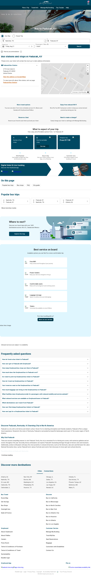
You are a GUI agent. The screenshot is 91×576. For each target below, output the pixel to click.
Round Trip (19, 36)
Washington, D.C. (29, 482)
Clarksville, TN (5, 485)
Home (3, 14)
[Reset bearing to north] (87, 70)
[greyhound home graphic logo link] (45, 3)
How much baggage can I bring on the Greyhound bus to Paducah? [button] (24, 390)
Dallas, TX (49, 479)
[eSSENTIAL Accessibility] (80, 567)
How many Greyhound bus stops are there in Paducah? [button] (20, 368)
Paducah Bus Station (10, 82)
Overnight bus (5, 509)
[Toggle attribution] (88, 92)
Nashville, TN (5, 479)
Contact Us (50, 550)
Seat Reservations (52, 539)
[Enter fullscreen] (87, 74)
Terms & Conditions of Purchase (12, 546)
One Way (7, 36)
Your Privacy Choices (66, 571)
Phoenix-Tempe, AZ (75, 482)
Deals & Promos (6, 513)
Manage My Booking (52, 532)
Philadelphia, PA (29, 485)
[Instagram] (66, 567)
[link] (45, 228)
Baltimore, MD (73, 485)
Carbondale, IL (5, 487)
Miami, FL (72, 487)
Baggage (49, 543)
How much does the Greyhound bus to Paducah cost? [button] (20, 372)
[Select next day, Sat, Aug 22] (32, 46)
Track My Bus (50, 535)
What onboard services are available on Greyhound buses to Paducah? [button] (25, 398)
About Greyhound (7, 532)
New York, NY (28, 477)
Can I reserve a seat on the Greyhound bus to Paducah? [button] (20, 385)
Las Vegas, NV (50, 485)
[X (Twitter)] (68, 567)
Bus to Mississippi (52, 502)
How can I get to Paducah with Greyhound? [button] (16, 364)
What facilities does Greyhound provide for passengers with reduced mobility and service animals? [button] (35, 394)
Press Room (5, 543)
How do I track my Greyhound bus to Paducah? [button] (17, 381)
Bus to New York (51, 509)
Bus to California (51, 498)
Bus (9, 14)
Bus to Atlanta (51, 520)
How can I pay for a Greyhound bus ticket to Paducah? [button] (20, 411)
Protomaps (75, 92)
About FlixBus (5, 535)
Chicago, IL (49, 477)
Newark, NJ (49, 487)
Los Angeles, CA (51, 482)
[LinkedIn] (67, 567)
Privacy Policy (31, 571)
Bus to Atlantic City (52, 513)
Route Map (4, 498)
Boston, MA (27, 479)
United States (17, 14)
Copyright (39, 571)
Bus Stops (4, 505)
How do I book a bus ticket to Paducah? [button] (15, 359)
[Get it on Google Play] (7, 567)
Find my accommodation (11, 51)
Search (79, 46)
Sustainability (5, 554)
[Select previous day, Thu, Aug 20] (29, 46)
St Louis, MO (5, 482)
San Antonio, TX (74, 479)
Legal (24, 571)
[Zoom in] (87, 65)
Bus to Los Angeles (52, 524)
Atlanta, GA (4, 477)
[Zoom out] (87, 68)
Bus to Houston (51, 516)
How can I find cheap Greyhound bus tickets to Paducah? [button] (21, 407)
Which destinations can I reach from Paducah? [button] (17, 403)
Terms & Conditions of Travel (10, 550)
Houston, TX (27, 487)
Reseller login (5, 558)
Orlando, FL (72, 477)
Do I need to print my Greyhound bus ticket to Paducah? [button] (21, 377)
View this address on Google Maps (14, 77)
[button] (20, 65)
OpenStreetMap (83, 92)
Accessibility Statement (49, 571)
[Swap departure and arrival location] (45, 41)
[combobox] (24, 41)
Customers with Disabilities (55, 546)
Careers (3, 539)
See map (42, 146)
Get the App (5, 502)
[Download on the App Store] (18, 567)
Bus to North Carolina (53, 505)
